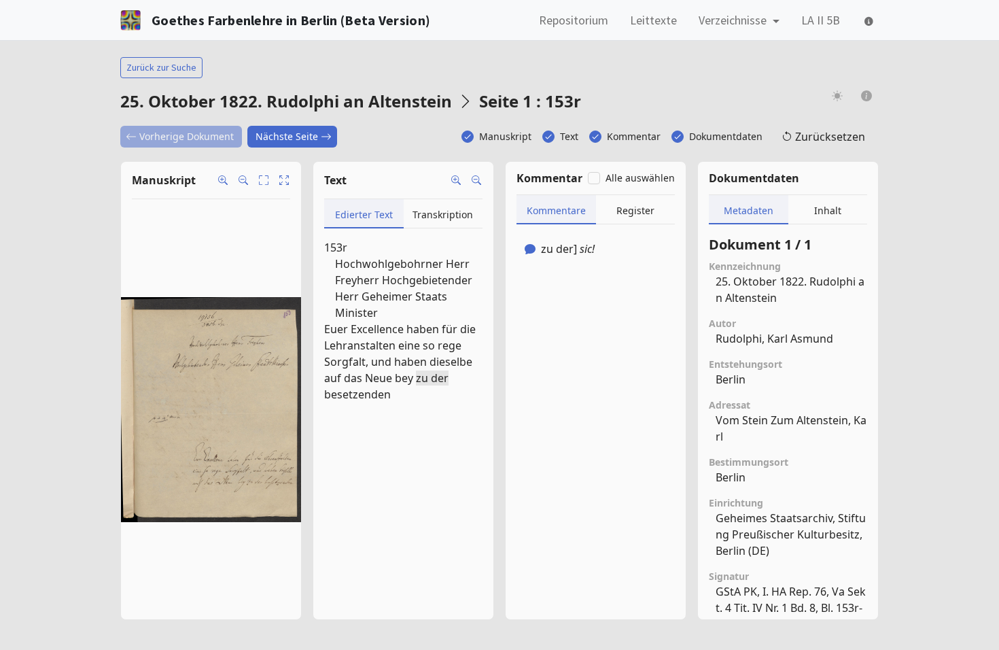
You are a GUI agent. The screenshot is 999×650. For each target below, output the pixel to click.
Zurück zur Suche (161, 67)
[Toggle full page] (263, 180)
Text (569, 136)
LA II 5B (820, 20)
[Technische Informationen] (867, 20)
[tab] (364, 213)
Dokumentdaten (726, 136)
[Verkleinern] (476, 180)
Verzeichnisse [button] (734, 20)
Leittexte (653, 20)
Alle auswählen (640, 177)
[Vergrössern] (456, 180)
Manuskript (505, 136)
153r (335, 247)
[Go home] (284, 180)
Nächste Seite (287, 136)
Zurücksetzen (830, 136)
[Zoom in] (223, 180)
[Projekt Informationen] (867, 95)
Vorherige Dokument (186, 136)
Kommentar (634, 136)
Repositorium (573, 20)
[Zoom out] (243, 180)
